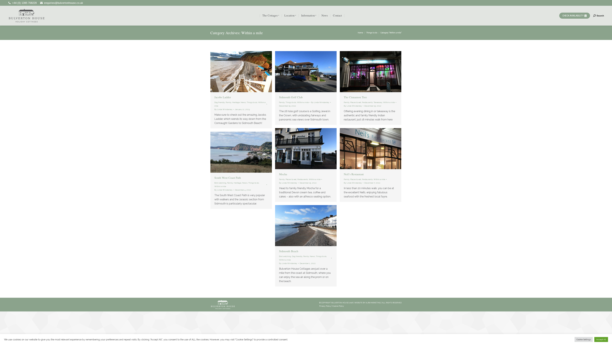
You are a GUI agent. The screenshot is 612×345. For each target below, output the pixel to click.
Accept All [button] (601, 339)
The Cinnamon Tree (355, 97)
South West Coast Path (227, 178)
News (243, 102)
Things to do (252, 102)
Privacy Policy (325, 306)
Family (228, 102)
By (223, 109)
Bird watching (220, 183)
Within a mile (303, 102)
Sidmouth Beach (288, 251)
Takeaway (378, 102)
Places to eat (355, 102)
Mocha (283, 174)
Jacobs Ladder (222, 97)
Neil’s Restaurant (354, 174)
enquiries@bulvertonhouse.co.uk (63, 2)
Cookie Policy (338, 306)
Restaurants (367, 102)
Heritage (236, 102)
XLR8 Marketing (373, 303)
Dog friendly (219, 102)
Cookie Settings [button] (583, 339)
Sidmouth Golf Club (291, 97)
